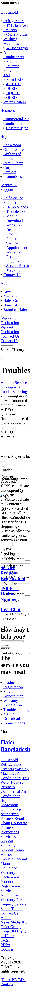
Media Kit (19, 922)
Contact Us (9, 913)
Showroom (9, 805)
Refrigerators (11, 764)
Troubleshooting (14, 391)
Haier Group (11, 926)
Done (22, 641)
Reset (10, 641)
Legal (5, 940)
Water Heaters (12, 782)
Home (5, 382)
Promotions (10, 832)
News (5, 922)
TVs (25, 778)
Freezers (7, 769)
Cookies (7, 949)
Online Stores (11, 809)
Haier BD (8, 931)
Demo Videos (14, 723)
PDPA (5, 944)
